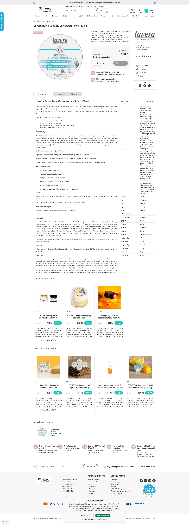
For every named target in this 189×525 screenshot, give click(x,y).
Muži (111, 16)
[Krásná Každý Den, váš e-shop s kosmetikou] (34, 21)
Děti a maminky (92, 16)
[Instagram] (149, 480)
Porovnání (143, 69)
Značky (65, 16)
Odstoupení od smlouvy (95, 482)
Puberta (103, 16)
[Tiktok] (154, 480)
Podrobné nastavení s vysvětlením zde (94, 519)
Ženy (73, 16)
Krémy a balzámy (51, 21)
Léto (46, 16)
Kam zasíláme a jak (117, 489)
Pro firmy (114, 486)
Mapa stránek (151, 518)
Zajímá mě (55, 16)
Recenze (90, 493)
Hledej (103, 10)
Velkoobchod (115, 484)
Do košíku (120, 63)
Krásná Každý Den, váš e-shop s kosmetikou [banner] (45, 9)
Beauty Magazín (149, 16)
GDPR (89, 489)
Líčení (81, 16)
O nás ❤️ (114, 479)
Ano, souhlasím (103, 515)
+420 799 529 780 (91, 6)
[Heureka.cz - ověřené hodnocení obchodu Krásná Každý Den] (149, 496)
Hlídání (142, 76)
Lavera (144, 49)
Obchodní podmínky (94, 479)
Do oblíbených (144, 65)
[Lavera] (145, 41)
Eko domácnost (123, 16)
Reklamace (91, 491)
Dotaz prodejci (144, 72)
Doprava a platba (93, 486)
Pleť (43, 21)
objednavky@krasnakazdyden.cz (75, 6)
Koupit (57, 323)
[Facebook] (141, 480)
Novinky (37, 16)
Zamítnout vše (86, 515)
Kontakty (90, 484)
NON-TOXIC (135, 16)
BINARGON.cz (141, 518)
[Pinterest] (145, 480)
